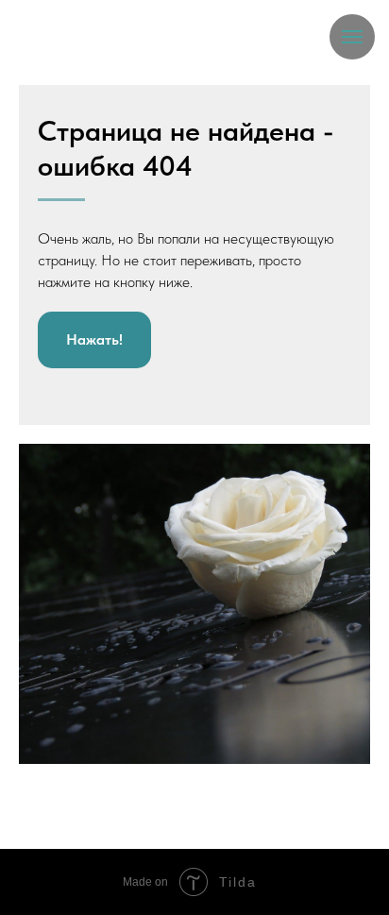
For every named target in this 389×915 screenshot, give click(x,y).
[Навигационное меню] (352, 36)
